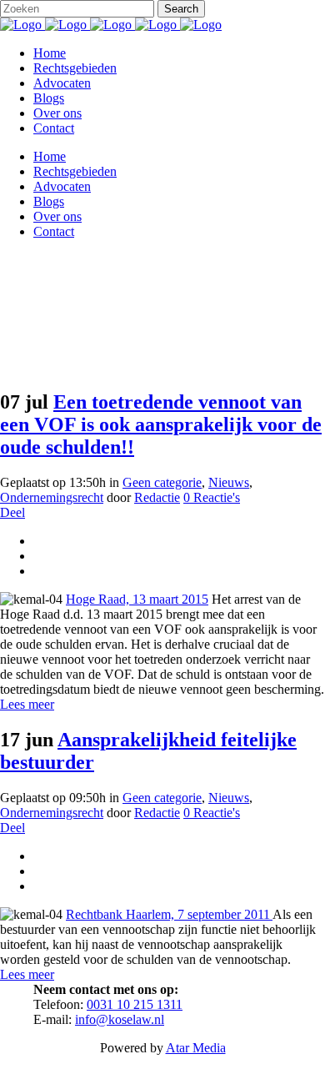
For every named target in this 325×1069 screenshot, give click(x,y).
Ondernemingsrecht (51, 813)
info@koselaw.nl (119, 1019)
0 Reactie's (211, 813)
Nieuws (228, 797)
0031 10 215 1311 (134, 1004)
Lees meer (27, 704)
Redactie (157, 813)
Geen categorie (162, 797)
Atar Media (196, 1048)
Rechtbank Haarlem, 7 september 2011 (169, 914)
